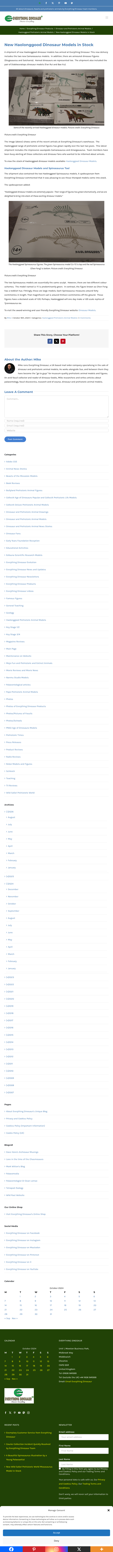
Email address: (67, 1432)
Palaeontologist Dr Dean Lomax (21, 1180)
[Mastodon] (24, 1413)
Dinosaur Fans (13, 533)
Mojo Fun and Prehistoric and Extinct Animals (29, 663)
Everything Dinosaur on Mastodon (23, 1247)
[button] (108, 1510)
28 (6, 1314)
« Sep (7, 1318)
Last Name (64, 1459)
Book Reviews (13, 483)
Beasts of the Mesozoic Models (22, 476)
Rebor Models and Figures (19, 764)
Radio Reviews (13, 756)
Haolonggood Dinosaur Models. (81, 161)
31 (51, 1314)
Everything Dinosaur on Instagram (23, 1240)
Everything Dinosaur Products (21, 584)
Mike (9, 318)
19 (80, 1305)
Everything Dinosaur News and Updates (26, 569)
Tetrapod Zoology (14, 1188)
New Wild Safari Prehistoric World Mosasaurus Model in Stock (29, 1468)
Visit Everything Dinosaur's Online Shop (26, 1214)
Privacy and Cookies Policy (19, 1118)
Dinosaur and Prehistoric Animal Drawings (27, 512)
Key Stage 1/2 (13, 627)
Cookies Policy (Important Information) (25, 1125)
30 (36, 1314)
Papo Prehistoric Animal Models (22, 692)
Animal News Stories (16, 468)
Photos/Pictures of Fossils (19, 713)
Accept (56, 1532)
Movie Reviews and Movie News (22, 670)
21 (6, 1309)
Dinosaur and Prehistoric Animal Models (26, 519)
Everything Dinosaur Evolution (21, 562)
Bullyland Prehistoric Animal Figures (24, 490)
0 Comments (85, 318)
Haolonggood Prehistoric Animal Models (59, 318)
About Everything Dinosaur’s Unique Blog (26, 1111)
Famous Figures (14, 598)
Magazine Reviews (15, 641)
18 (65, 1305)
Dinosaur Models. (87, 310)
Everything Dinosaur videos (20, 591)
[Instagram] (28, 1413)
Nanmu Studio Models (17, 677)
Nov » (15, 1318)
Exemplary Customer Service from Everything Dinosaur (28, 1434)
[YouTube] (19, 1413)
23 (36, 1309)
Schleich (10, 771)
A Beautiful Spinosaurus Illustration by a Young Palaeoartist (26, 1457)
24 (51, 1309)
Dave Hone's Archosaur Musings (22, 1152)
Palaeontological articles (18, 684)
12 (80, 1301)
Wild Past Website (15, 1195)
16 (36, 1305)
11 (65, 1301)
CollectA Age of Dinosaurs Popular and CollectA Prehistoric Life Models (41, 497)
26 (80, 1309)
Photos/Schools (14, 720)
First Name (64, 1445)
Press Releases (13, 742)
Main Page (11, 648)
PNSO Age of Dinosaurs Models (21, 728)
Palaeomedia (12, 1173)
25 (65, 1309)
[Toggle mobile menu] (107, 17)
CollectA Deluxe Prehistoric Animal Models (27, 504)
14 (5, 1305)
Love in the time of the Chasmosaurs (24, 1159)
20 (95, 1305)
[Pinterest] (15, 1413)
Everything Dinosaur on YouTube (22, 1269)
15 (21, 1305)
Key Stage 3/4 (13, 634)
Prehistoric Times (15, 735)
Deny (56, 1541)
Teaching (10, 778)
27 (95, 1309)
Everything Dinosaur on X (18, 1262)
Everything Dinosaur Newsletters (22, 576)
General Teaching (14, 605)
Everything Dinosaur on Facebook (23, 1233)
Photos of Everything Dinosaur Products (26, 706)
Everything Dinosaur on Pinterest (22, 1254)
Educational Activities (17, 548)
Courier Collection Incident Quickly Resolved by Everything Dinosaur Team (28, 1446)
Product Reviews (14, 749)
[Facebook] (5, 1413)
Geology (10, 612)
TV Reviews (11, 785)
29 (21, 1314)
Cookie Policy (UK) (15, 1133)
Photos (9, 699)
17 (51, 1305)
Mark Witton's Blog (15, 1166)
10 (51, 1301)
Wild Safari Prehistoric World (20, 792)
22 (21, 1309)
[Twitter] (10, 1413)
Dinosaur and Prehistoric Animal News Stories (29, 526)
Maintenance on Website (18, 656)
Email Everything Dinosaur (78, 1381)
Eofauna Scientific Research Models (24, 555)
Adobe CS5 (11, 461)
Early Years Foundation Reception (23, 540)
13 (95, 1301)
